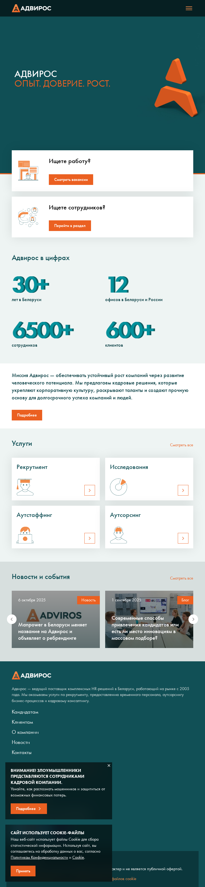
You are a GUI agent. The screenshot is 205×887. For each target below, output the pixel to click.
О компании (25, 732)
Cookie (78, 857)
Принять (23, 870)
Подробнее (27, 415)
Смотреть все (181, 444)
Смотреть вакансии (71, 179)
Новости (21, 742)
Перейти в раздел (70, 225)
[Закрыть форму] (109, 765)
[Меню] (189, 8)
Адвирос (31, 8)
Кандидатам (25, 711)
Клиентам (22, 722)
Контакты (21, 752)
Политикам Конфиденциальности (39, 857)
